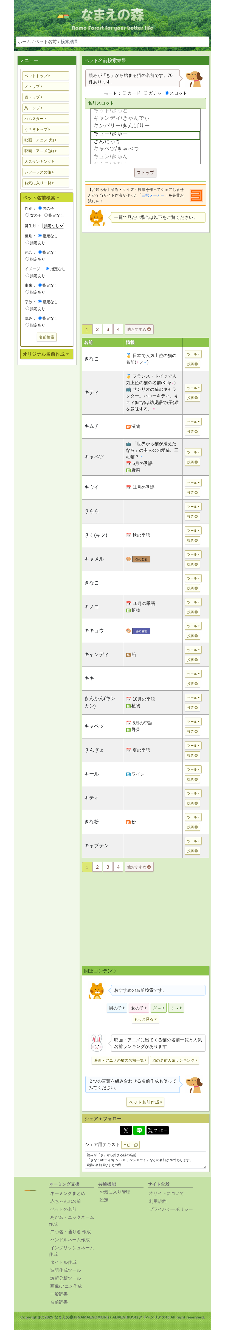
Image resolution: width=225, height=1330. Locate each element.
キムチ (91, 426)
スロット (178, 93)
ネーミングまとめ (67, 1193)
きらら (91, 511)
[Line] (139, 1130)
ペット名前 (46, 41)
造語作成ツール (65, 1270)
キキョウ (94, 630)
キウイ (91, 487)
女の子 (35, 215)
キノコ (91, 606)
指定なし (56, 215)
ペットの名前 (63, 1209)
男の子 (48, 208)
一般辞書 (59, 1294)
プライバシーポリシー (171, 1209)
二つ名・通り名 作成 (70, 1231)
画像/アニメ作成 (66, 1286)
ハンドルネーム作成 (70, 1239)
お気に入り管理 (115, 1192)
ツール (192, 354)
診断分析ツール (65, 1278)
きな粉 (91, 821)
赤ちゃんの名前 (65, 1201)
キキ (89, 678)
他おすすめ (137, 329)
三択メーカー (153, 195)
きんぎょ (94, 750)
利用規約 (158, 1201)
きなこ (91, 358)
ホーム (24, 41)
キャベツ (94, 456)
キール (91, 774)
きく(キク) (95, 535)
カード (133, 93)
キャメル (94, 559)
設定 (104, 1200)
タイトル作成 (63, 1262)
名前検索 (46, 337)
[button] (45, 75)
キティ (91, 392)
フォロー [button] (160, 1130)
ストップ (145, 172)
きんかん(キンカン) (100, 702)
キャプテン (96, 845)
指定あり (37, 243)
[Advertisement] (47, 455)
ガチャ (155, 93)
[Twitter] (126, 1130)
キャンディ (96, 654)
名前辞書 (59, 1302)
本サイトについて (166, 1193)
